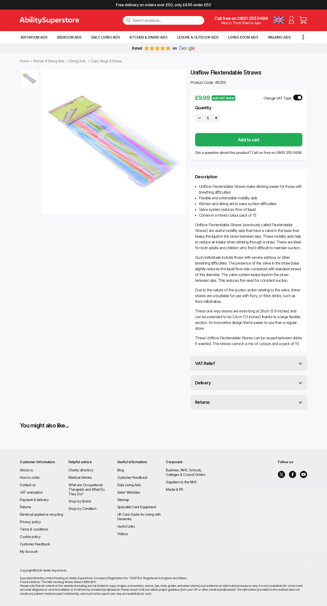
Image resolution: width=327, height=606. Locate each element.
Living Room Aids (243, 37)
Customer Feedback (35, 544)
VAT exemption (31, 492)
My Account (29, 551)
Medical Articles (80, 477)
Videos (122, 534)
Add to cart (248, 139)
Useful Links (126, 526)
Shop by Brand (79, 501)
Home (24, 61)
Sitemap (123, 500)
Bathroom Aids (34, 37)
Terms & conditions (34, 529)
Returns (202, 402)
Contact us (28, 485)
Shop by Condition (82, 509)
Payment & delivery (34, 500)
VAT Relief (205, 363)
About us (26, 470)
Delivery (203, 382)
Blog (120, 470)
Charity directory (80, 470)
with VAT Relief (223, 98)
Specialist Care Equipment (136, 507)
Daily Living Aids (105, 37)
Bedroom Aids (69, 37)
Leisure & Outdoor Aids (198, 37)
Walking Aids (279, 37)
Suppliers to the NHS (181, 482)
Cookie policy (30, 537)
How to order (30, 477)
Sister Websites (128, 492)
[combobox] (166, 20)
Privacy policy (30, 522)
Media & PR (174, 489)
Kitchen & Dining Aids (148, 37)
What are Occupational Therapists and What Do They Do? (86, 489)
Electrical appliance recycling (41, 514)
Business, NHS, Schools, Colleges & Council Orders (185, 472)
